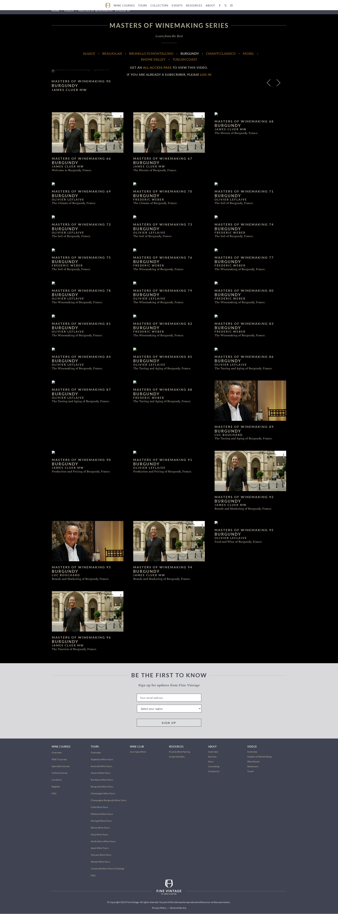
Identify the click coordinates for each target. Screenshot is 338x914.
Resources (194, 5)
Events (177, 5)
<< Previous (269, 83)
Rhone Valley (153, 59)
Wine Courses (124, 5)
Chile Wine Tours (99, 807)
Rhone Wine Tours (100, 827)
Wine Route (253, 761)
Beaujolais (112, 53)
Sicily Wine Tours (99, 834)
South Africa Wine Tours (103, 841)
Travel (250, 771)
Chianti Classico (221, 53)
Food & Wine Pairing (179, 751)
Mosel (248, 53)
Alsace (89, 53)
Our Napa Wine (138, 751)
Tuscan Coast (185, 59)
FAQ (54, 793)
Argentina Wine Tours (102, 759)
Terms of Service (178, 907)
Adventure (252, 766)
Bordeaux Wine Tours (102, 779)
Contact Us (213, 771)
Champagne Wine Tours (103, 793)
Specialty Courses (61, 766)
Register (56, 786)
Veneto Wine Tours (100, 861)
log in (205, 74)
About (210, 5)
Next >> (279, 83)
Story (211, 761)
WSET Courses (59, 759)
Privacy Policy (159, 907)
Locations (57, 779)
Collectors (159, 5)
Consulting (213, 766)
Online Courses (59, 772)
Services (212, 756)
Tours (142, 5)
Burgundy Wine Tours (102, 786)
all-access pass (157, 67)
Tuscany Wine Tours (101, 854)
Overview (57, 752)
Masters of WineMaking (259, 756)
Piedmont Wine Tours (102, 813)
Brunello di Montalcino (151, 53)
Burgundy (190, 53)
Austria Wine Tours (100, 772)
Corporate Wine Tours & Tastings (107, 868)
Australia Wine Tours (101, 766)
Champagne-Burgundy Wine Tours (108, 800)
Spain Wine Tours (100, 848)
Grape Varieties (177, 756)
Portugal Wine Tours (101, 820)
